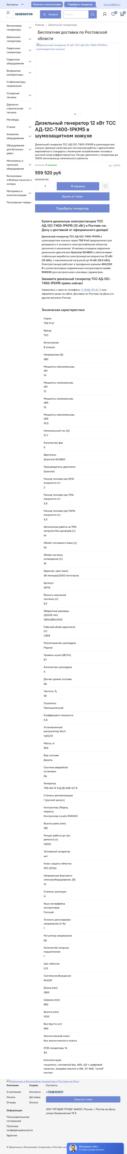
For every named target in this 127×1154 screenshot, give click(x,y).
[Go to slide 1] (75, 114)
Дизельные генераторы (62, 24)
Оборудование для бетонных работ (15, 149)
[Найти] (92, 14)
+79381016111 (54, 1092)
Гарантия (12, 1135)
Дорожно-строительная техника (15, 108)
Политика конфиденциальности (20, 1128)
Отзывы (11, 1102)
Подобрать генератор (72, 208)
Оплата (11, 1097)
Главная (39, 24)
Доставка (34, 1097)
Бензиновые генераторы (14, 27)
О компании (14, 1091)
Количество (42, 179)
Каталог (53, 14)
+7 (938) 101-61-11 (90, 289)
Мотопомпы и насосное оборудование (15, 164)
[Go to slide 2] (77, 114)
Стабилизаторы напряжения (16, 83)
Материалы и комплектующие (16, 193)
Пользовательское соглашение (18, 1118)
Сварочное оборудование (15, 61)
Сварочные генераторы (14, 50)
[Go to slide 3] (80, 114)
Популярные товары (19, 202)
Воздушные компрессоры (15, 72)
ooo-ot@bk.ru (112, 4)
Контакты (12, 4)
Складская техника (13, 95)
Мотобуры (13, 119)
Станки (11, 127)
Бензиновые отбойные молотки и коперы (19, 179)
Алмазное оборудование (15, 136)
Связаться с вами (83, 1099)
